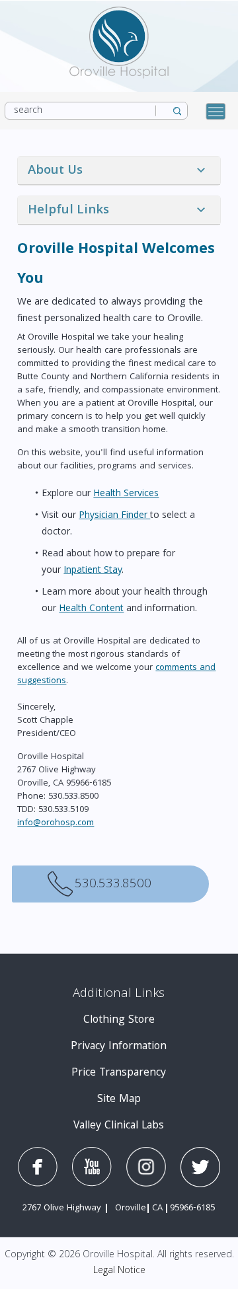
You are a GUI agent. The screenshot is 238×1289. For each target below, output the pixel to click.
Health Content (91, 609)
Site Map (119, 1100)
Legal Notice (119, 1271)
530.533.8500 (48, 883)
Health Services (126, 494)
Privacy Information (119, 1047)
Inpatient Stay (92, 571)
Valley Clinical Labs (118, 1126)
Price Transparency (118, 1073)
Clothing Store (119, 1020)
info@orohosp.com (55, 823)
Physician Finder (114, 516)
